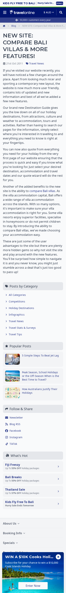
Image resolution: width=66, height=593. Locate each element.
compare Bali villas (42, 191)
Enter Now (33, 586)
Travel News (36, 63)
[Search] (59, 12)
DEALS (59, 3)
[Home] (22, 12)
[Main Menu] (5, 12)
